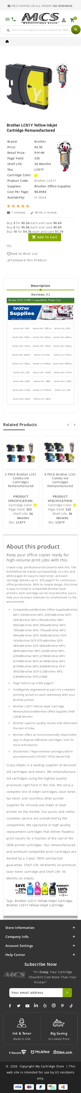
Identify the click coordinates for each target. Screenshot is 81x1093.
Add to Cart (47, 237)
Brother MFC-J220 (21, 372)
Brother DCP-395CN (42, 390)
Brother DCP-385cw (21, 363)
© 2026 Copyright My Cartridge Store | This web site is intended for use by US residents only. (40, 1072)
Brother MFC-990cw (63, 346)
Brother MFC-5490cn (21, 355)
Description (40, 286)
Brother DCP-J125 (62, 390)
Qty (9, 246)
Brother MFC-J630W (21, 390)
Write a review (43, 212)
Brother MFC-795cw (42, 346)
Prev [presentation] (68, 425)
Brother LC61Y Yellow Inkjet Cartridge (43, 901)
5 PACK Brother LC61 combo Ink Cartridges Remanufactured (21, 480)
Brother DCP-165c (42, 355)
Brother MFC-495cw (63, 337)
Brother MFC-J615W (62, 381)
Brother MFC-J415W (42, 381)
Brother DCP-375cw (62, 355)
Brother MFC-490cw (42, 337)
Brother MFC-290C (62, 328)
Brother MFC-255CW (42, 328)
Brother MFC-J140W (21, 399)
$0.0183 (40, 192)
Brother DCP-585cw (42, 363)
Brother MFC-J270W (62, 372)
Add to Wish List (22, 254)
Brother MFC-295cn (21, 337)
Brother (40, 141)
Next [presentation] (74, 425)
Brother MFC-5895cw (62, 363)
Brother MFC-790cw (21, 346)
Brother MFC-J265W (42, 372)
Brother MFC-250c (21, 328)
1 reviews (16, 212)
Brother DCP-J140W (42, 399)
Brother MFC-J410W (21, 381)
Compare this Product (27, 260)
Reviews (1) (40, 294)
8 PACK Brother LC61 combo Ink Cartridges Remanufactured (60, 480)
